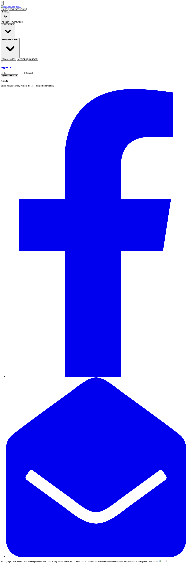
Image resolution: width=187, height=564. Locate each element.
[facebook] (96, 376)
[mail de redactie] (96, 556)
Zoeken (29, 73)
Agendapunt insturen (9, 76)
